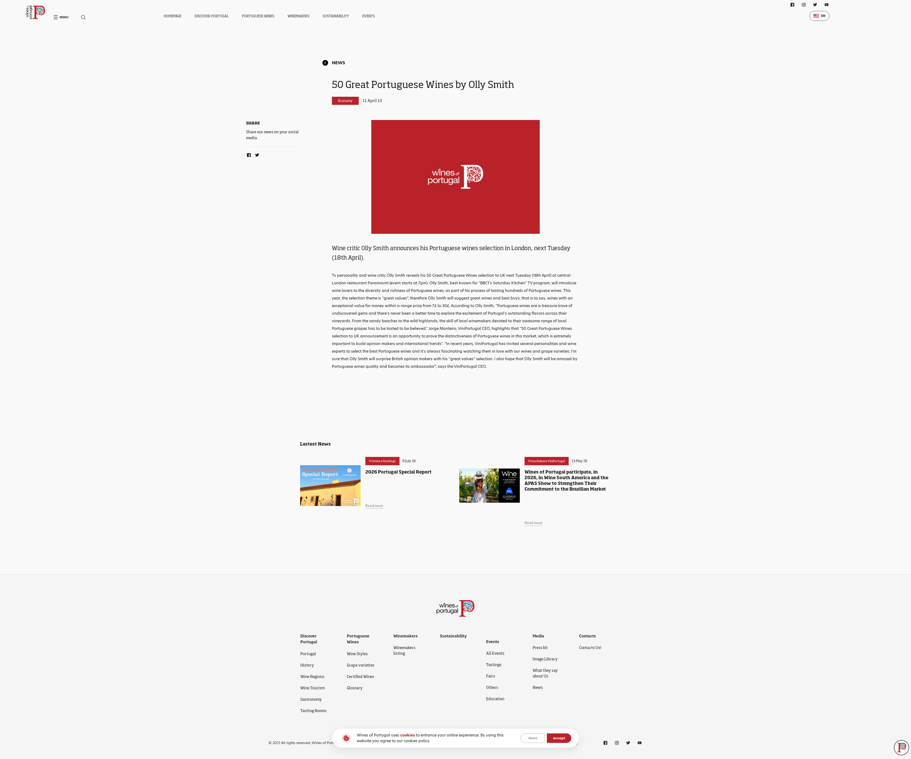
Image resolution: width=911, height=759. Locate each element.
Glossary (355, 687)
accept (559, 738)
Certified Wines (360, 676)
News (338, 63)
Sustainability (336, 16)
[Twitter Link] (256, 154)
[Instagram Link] (804, 5)
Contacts (587, 636)
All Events (495, 653)
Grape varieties (360, 665)
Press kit (540, 647)
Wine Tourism (312, 687)
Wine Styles (357, 653)
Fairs (490, 676)
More (532, 738)
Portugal (308, 653)
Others (492, 687)
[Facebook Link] (248, 154)
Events (368, 16)
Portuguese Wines (258, 16)
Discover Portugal (212, 16)
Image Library (545, 659)
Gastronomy (311, 699)
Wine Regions (312, 676)
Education (495, 698)
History (307, 665)
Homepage (172, 16)
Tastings (494, 664)
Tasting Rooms (313, 710)
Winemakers (298, 16)
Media (538, 636)
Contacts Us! (590, 647)
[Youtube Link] (826, 5)
